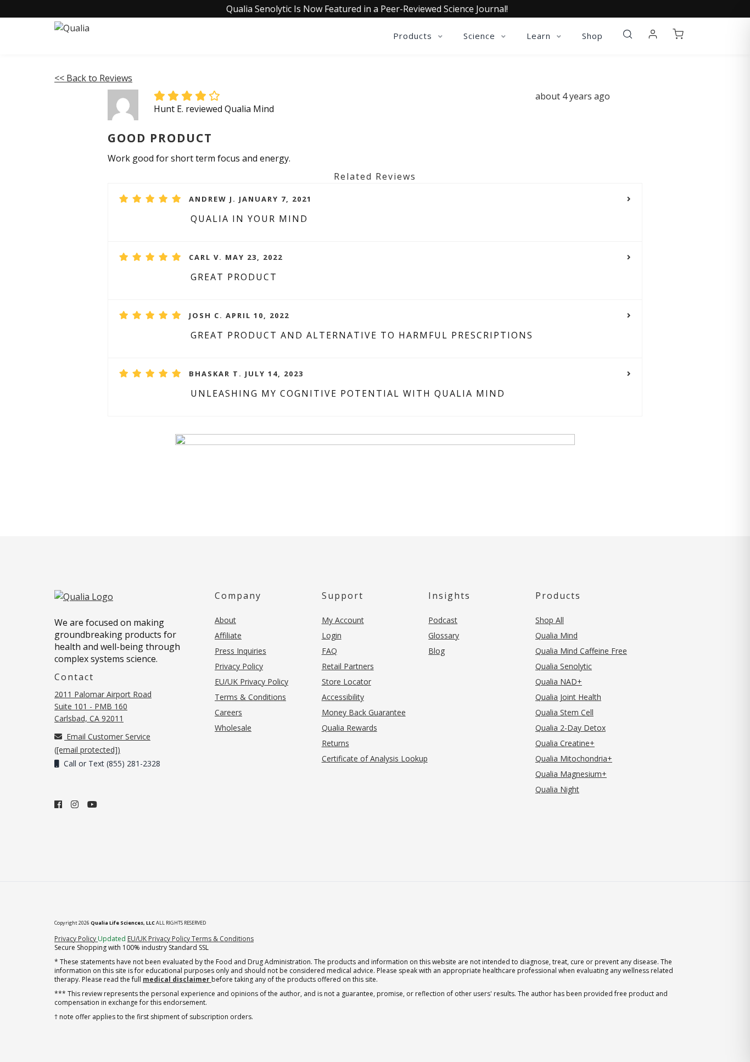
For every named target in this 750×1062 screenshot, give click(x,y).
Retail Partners (348, 666)
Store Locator (346, 681)
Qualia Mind (556, 635)
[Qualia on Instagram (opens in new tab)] (75, 804)
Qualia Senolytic (563, 666)
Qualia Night (557, 789)
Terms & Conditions (250, 697)
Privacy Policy (239, 666)
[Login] (652, 34)
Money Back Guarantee (364, 712)
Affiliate (228, 635)
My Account (343, 620)
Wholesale (233, 727)
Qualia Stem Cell (564, 712)
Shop (592, 35)
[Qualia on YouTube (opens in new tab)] (92, 804)
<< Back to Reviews (93, 78)
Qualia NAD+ (558, 681)
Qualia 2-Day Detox (570, 727)
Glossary (443, 635)
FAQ (329, 651)
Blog (436, 651)
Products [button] (414, 35)
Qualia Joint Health (568, 697)
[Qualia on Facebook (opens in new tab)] (58, 804)
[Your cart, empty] (678, 35)
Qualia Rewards (349, 727)
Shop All (549, 620)
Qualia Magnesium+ (571, 774)
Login (332, 635)
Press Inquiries (240, 651)
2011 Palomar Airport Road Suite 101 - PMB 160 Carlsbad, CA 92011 (103, 706)
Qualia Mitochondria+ (573, 758)
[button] (627, 35)
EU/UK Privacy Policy (251, 681)
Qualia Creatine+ (565, 743)
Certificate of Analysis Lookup (375, 758)
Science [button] (480, 35)
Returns (335, 743)
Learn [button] (540, 35)
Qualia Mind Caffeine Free (581, 651)
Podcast (442, 620)
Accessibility (343, 697)
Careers (228, 712)
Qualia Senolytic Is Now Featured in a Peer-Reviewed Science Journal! (367, 9)
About (225, 620)
